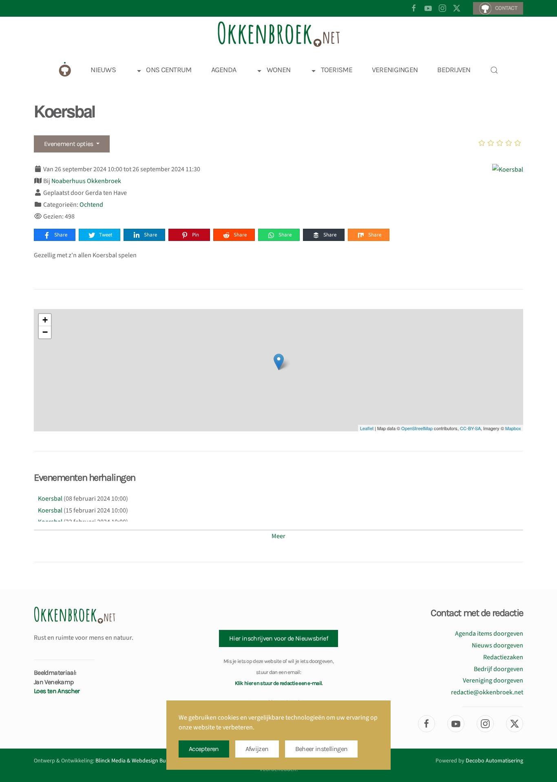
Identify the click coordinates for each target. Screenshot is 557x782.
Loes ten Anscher (57, 691)
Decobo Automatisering (494, 761)
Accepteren (204, 749)
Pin (195, 235)
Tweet (105, 235)
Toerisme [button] (336, 69)
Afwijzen (257, 749)
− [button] (45, 332)
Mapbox (513, 428)
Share (60, 235)
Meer (278, 536)
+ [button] (45, 320)
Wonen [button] (278, 69)
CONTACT (506, 7)
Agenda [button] (224, 69)
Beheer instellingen (321, 749)
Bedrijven (454, 69)
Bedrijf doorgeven (498, 669)
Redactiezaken (503, 657)
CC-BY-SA (470, 428)
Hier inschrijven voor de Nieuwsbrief (278, 638)
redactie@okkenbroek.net (487, 692)
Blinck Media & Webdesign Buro (133, 761)
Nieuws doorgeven (497, 645)
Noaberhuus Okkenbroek (86, 181)
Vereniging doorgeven (493, 680)
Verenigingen (395, 69)
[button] (494, 70)
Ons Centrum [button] (168, 69)
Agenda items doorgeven (489, 633)
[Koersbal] (507, 169)
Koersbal (50, 498)
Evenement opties (69, 144)
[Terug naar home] (278, 34)
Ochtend (91, 204)
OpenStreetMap (417, 428)
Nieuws (103, 69)
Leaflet (367, 428)
